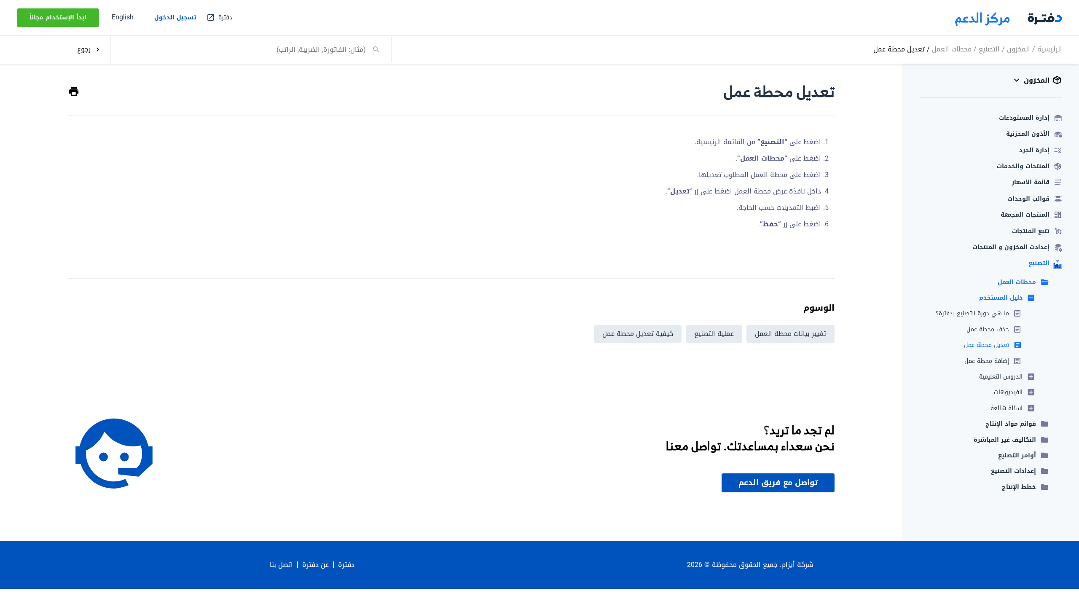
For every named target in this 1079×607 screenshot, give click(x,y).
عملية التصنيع (714, 333)
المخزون (1018, 49)
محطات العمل (952, 49)
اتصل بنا (281, 564)
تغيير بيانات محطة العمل (790, 333)
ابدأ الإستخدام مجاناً (58, 17)
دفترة (346, 564)
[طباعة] (74, 92)
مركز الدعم (982, 18)
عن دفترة (315, 564)
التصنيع (989, 49)
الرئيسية (1049, 49)
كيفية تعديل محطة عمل (637, 333)
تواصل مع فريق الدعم (778, 482)
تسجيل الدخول (175, 17)
